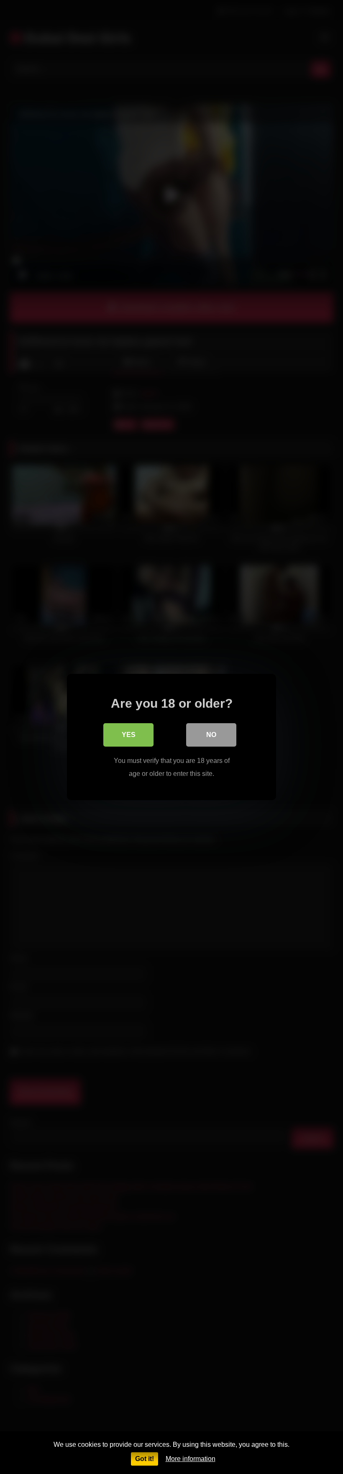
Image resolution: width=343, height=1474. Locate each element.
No (211, 734)
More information (190, 1458)
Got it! (144, 1458)
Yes (129, 734)
